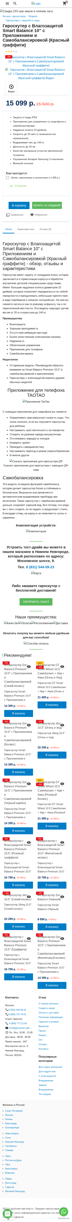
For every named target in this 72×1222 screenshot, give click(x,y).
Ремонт (42, 1035)
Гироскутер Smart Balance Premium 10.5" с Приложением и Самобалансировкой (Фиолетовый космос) (51, 972)
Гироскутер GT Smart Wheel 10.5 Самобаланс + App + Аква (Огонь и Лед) (52, 689)
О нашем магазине (48, 1003)
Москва (9, 1115)
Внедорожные (46, 1080)
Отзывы (43, 1044)
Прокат (42, 1030)
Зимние (42, 1085)
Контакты (43, 1049)
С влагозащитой (47, 1076)
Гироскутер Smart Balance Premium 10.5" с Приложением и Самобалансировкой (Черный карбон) (17, 817)
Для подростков (47, 1071)
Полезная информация (51, 1017)
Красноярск (11, 1168)
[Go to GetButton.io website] (63, 1218)
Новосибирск (12, 1133)
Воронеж (10, 1173)
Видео (11, 91)
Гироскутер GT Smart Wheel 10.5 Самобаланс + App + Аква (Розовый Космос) (52, 810)
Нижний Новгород (14, 1142)
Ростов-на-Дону (13, 1160)
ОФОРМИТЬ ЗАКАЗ (36, 601)
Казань (9, 1119)
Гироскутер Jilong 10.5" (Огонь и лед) (51, 735)
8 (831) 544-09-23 (17, 1010)
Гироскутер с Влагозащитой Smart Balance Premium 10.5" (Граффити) (17, 961)
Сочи (7, 1137)
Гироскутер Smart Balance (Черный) (48, 907)
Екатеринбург (12, 1127)
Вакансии (44, 1026)
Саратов (9, 1187)
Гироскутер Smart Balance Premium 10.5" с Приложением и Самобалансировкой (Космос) (17, 758)
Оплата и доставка (49, 1012)
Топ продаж (45, 1094)
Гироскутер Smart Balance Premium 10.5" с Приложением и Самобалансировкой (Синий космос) (17, 700)
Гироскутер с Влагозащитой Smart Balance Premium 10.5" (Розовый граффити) (17, 869)
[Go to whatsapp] (63, 1211)
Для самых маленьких (50, 1067)
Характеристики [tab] (25, 229)
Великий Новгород (15, 1191)
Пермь (8, 1178)
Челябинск (11, 1146)
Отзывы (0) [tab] (45, 229)
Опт (41, 1039)
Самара (9, 1150)
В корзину (19, 205)
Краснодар (11, 1123)
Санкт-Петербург (14, 1111)
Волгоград (10, 1183)
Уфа (7, 1164)
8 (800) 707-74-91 (17, 1014)
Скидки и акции (47, 1008)
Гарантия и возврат (49, 1021)
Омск (8, 1156)
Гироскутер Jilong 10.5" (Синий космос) (17, 906)
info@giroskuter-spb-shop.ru (23, 1028)
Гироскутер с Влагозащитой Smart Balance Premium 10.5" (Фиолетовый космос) (51, 869)
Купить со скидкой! (47, 205)
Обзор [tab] (8, 229)
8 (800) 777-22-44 (17, 1023)
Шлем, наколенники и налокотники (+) (35, 177)
